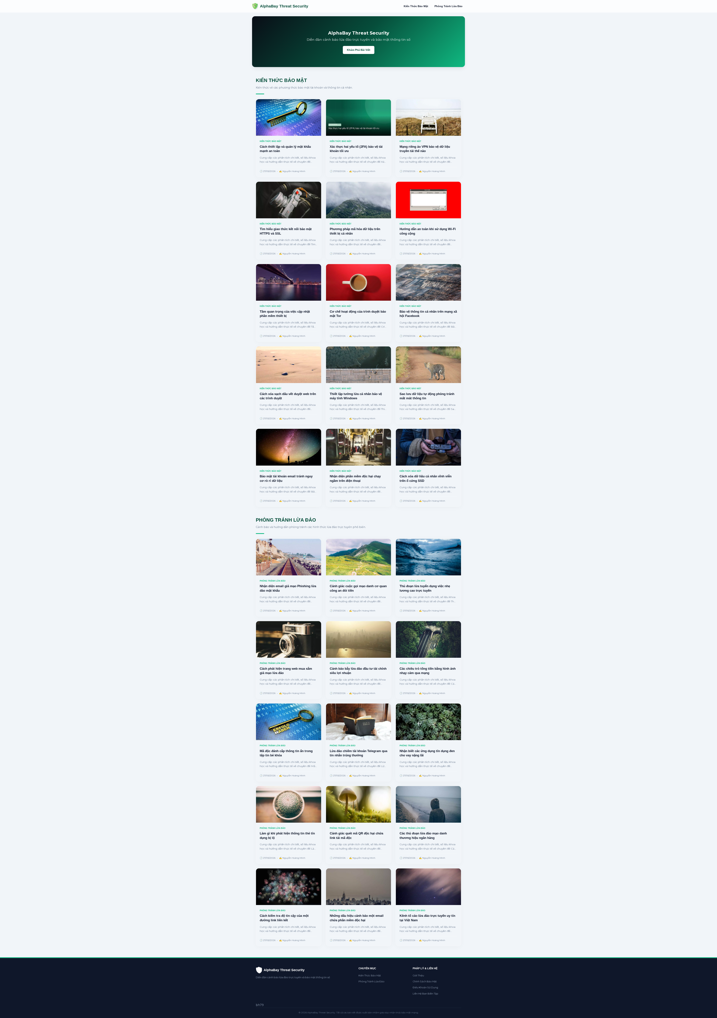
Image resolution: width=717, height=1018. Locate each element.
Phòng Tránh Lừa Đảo (448, 6)
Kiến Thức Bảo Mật (416, 6)
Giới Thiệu (418, 975)
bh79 (260, 1005)
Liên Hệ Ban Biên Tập (425, 993)
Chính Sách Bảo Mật (425, 981)
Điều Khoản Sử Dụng (425, 987)
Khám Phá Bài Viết (358, 49)
